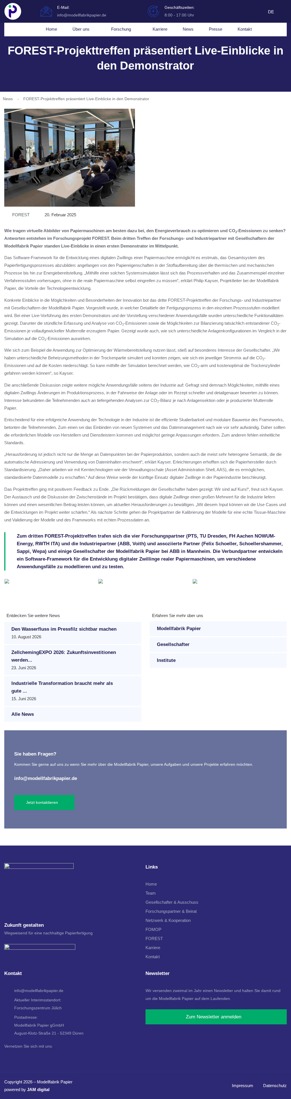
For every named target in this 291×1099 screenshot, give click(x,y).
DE (271, 11)
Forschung (121, 29)
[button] (10, 584)
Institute (166, 660)
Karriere (160, 29)
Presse (215, 29)
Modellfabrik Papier (179, 628)
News (188, 29)
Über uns (81, 29)
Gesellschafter (173, 644)
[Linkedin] (8, 1057)
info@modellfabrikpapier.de (45, 778)
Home (51, 29)
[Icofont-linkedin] (261, 13)
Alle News (22, 714)
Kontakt (245, 29)
